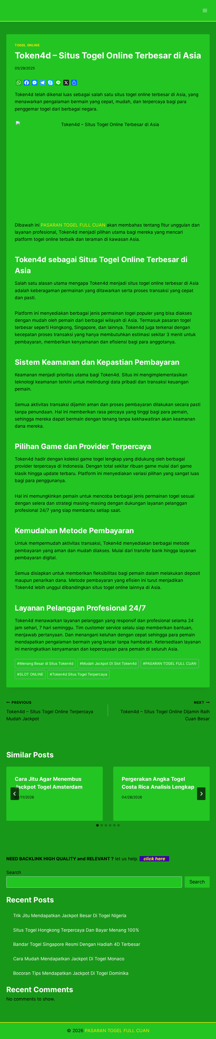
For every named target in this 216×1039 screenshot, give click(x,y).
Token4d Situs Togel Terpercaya (78, 674)
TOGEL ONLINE (27, 45)
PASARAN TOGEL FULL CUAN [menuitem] (73, 225)
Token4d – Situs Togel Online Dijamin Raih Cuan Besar (165, 710)
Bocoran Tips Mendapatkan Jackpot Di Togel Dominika (71, 973)
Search (13, 872)
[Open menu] (205, 10)
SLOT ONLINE (30, 674)
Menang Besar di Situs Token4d (45, 663)
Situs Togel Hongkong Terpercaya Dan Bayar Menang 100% (76, 930)
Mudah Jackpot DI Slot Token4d (108, 663)
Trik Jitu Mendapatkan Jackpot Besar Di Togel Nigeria (69, 915)
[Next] (201, 793)
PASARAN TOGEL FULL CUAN (169, 663)
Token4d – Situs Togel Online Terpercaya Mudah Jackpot (49, 710)
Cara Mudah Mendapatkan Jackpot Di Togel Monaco (68, 958)
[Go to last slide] (15, 793)
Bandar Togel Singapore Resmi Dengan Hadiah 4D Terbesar (76, 944)
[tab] (97, 825)
